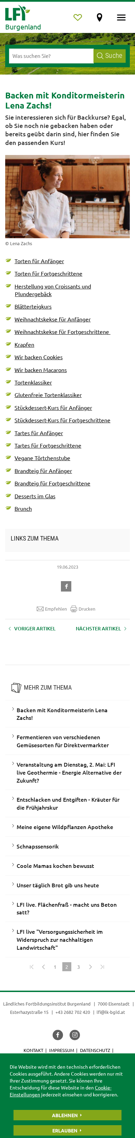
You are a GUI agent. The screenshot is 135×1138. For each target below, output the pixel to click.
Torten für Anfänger (39, 260)
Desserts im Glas (35, 495)
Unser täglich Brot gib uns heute (58, 885)
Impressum (61, 1050)
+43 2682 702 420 (72, 1012)
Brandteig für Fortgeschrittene (52, 483)
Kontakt (33, 1050)
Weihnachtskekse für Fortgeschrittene (62, 331)
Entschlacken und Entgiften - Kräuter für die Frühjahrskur (68, 803)
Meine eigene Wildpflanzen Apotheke (65, 826)
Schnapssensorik (38, 846)
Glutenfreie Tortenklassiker (48, 394)
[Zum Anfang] (31, 966)
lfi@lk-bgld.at (111, 1012)
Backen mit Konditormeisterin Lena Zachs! (62, 714)
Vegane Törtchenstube (42, 457)
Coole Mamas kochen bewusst (55, 865)
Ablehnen (65, 1115)
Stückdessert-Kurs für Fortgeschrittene (62, 419)
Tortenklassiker (33, 382)
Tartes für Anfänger (39, 432)
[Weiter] (90, 966)
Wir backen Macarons (41, 369)
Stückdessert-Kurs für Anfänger (53, 407)
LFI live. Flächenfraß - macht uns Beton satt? (67, 908)
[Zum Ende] (102, 966)
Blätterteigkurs (33, 306)
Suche (113, 56)
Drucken (87, 609)
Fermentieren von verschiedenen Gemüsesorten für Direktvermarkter (63, 741)
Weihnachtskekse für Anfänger (53, 319)
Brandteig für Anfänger (43, 470)
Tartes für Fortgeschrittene (48, 445)
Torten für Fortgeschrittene (48, 273)
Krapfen (24, 344)
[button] (67, 585)
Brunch (23, 508)
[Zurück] (43, 966)
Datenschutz (95, 1050)
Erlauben (65, 1130)
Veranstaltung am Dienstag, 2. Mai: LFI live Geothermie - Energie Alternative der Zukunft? (69, 772)
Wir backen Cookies (39, 356)
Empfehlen (56, 609)
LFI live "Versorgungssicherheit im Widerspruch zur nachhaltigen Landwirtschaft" (60, 939)
